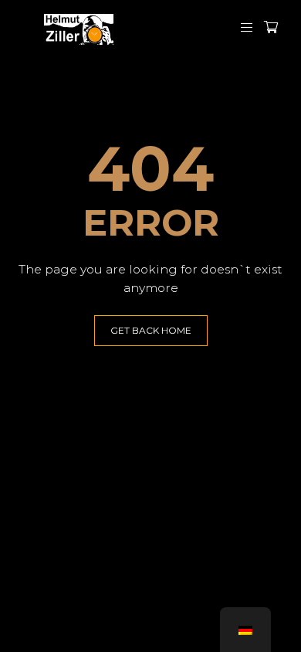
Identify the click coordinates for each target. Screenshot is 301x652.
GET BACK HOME (150, 330)
